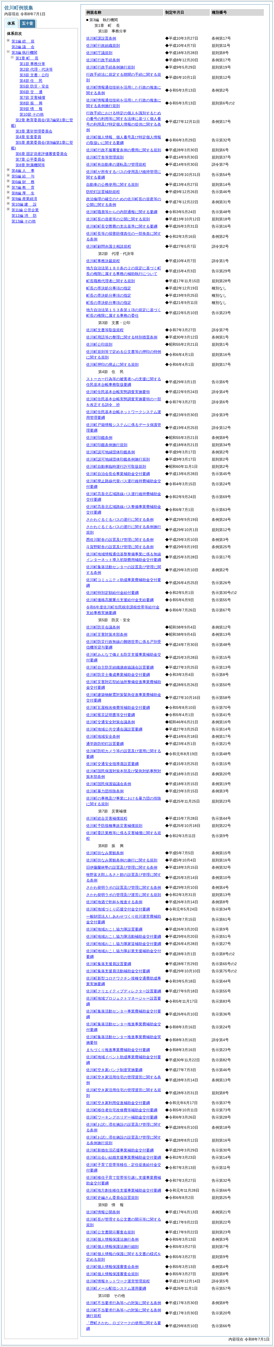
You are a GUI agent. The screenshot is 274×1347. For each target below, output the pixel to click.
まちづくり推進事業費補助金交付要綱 (118, 1050)
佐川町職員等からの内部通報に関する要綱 (121, 212)
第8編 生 (23, 193)
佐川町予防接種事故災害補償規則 (114, 825)
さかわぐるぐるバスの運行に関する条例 (120, 519)
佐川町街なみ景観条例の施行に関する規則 (121, 860)
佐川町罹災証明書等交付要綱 (110, 715)
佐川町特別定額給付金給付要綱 (112, 592)
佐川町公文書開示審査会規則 (110, 1232)
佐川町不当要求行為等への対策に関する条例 (123, 1303)
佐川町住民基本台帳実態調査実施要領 (118, 392)
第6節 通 (31, 92)
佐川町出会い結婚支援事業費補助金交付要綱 (123, 1157)
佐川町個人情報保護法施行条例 (112, 1239)
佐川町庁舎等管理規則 (105, 157)
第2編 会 (23, 47)
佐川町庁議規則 (99, 53)
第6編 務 (23, 182)
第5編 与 (23, 176)
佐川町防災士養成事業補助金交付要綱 (118, 674)
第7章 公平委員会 (30, 159)
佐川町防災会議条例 (103, 627)
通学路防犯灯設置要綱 (105, 744)
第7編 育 (23, 187)
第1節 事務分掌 (32, 64)
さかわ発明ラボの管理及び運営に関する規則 (123, 895)
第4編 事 (23, 170)
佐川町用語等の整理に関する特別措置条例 (121, 337)
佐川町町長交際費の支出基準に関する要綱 (121, 226)
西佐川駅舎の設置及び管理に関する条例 (120, 539)
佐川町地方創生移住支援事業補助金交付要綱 (123, 1190)
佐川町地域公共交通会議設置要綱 (114, 729)
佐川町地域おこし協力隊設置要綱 (114, 929)
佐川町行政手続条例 (103, 60)
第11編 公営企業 (25, 210)
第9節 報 (31, 109)
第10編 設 (24, 204)
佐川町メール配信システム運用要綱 (116, 1288)
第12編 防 (24, 215)
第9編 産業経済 (24, 199)
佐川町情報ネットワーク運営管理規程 (118, 1281)
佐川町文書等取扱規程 (105, 330)
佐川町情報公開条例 (103, 1212)
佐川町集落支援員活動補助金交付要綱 (118, 971)
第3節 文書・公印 (34, 75)
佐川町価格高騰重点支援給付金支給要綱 (120, 600)
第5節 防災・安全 (34, 86)
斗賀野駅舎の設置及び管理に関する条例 (120, 547)
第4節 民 (31, 80)
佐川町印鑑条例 (99, 437)
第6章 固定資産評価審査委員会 (41, 154)
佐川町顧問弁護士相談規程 (108, 246)
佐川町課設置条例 (101, 38)
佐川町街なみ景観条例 (105, 853)
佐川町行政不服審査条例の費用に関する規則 (123, 150)
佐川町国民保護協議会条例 (108, 784)
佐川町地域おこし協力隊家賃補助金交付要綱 (123, 944)
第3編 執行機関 (24, 52)
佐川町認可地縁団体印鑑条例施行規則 (118, 459)
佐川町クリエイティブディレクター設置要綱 (123, 991)
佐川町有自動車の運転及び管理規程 (116, 164)
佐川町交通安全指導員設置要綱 (112, 764)
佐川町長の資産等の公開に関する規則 (118, 219)
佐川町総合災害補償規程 (106, 818)
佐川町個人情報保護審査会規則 (112, 1274)
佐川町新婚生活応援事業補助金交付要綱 (120, 1150)
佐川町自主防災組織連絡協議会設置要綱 (120, 667)
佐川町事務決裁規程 (103, 261)
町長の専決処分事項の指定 (108, 288)
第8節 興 (31, 103)
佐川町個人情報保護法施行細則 (112, 1246)
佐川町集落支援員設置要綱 (108, 964)
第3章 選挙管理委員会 (34, 131)
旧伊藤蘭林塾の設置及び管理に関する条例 (121, 867)
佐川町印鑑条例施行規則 (106, 445)
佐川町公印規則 (99, 344)
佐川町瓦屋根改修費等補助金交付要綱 (118, 707)
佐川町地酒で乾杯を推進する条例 (114, 902)
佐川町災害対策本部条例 (106, 634)
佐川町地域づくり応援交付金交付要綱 (118, 909)
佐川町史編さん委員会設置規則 (112, 1197)
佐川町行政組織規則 (103, 45)
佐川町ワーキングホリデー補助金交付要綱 (121, 1117)
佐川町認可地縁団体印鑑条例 (110, 452)
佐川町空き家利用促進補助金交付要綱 (118, 1103)
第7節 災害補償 (32, 97)
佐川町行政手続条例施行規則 (110, 67)
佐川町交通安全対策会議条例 (110, 722)
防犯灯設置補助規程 (103, 192)
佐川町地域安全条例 (103, 736)
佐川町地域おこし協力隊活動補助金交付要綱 (123, 936)
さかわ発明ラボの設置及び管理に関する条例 (123, 887)
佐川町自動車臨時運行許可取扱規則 (116, 466)
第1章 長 (27, 58)
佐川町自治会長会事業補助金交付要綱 (118, 474)
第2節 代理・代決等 (36, 69)
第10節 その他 (32, 114)
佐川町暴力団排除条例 (105, 791)
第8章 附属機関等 (30, 165)
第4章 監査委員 (28, 137)
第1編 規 (23, 41)
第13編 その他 (24, 221)
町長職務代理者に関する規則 (110, 281)
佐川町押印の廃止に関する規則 (112, 364)
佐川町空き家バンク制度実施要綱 (114, 1070)
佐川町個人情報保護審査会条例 (112, 1267)
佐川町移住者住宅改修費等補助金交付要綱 (121, 1110)
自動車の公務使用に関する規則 (112, 184)
